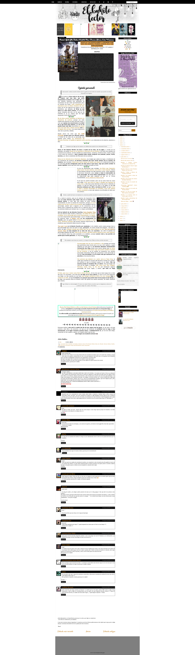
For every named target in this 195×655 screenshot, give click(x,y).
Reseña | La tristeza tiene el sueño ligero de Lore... (129, 195)
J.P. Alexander (66, 448)
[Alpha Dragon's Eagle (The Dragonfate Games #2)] (121, 317)
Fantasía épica (123, 235)
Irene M (64, 487)
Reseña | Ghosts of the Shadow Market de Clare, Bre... (129, 169)
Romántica (68, 345)
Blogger (103, 652)
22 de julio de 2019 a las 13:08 (108, 420)
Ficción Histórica (132, 235)
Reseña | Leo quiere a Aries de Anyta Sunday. (129, 176)
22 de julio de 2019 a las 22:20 (108, 458)
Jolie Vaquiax (66, 458)
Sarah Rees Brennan (78, 345)
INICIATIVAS (84, 2)
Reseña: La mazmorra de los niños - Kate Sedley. (131, 273)
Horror (123, 238)
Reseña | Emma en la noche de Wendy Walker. (129, 189)
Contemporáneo (123, 231)
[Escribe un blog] (68, 342)
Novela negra (132, 244)
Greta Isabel (66, 545)
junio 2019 (124, 203)
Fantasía (80, 343)
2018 (121, 216)
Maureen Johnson (103, 343)
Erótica (123, 233)
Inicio (88, 631)
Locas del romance (68, 406)
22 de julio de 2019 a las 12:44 (108, 405)
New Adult (132, 240)
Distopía (132, 231)
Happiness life (66, 520)
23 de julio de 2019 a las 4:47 (108, 507)
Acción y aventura (123, 227)
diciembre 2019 (125, 146)
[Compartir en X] (69, 342)
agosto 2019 (124, 154)
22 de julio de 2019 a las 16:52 (108, 434)
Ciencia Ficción (123, 229)
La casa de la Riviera (128, 319)
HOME (53, 2)
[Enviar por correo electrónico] (66, 342)
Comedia (132, 229)
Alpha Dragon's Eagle (128, 312)
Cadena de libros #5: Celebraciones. (130, 265)
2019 (121, 145)
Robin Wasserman (62, 345)
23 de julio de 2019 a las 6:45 (108, 520)
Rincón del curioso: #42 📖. (127, 160)
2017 (121, 218)
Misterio (122, 240)
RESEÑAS (67, 2)
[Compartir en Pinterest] (72, 342)
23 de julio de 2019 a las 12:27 (108, 533)
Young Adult (86, 345)
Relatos (109, 343)
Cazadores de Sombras (73, 343)
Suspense (123, 249)
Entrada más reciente (65, 631)
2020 (121, 143)
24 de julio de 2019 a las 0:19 (108, 560)
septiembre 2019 (125, 152)
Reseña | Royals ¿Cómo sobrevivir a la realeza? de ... (129, 163)
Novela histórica (123, 244)
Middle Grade (132, 238)
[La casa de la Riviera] (120, 324)
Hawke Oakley (126, 313)
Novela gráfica (132, 242)
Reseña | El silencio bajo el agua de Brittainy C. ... (129, 166)
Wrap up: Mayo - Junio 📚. (127, 201)
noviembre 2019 (125, 148)
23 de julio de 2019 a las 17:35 (108, 544)
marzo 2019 (124, 209)
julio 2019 (123, 156)
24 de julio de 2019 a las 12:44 (108, 571)
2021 (121, 141)
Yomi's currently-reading (128, 310)
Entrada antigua (109, 631)
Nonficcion (123, 242)
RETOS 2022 (93, 2)
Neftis (64, 434)
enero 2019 (124, 214)
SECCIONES (74, 2)
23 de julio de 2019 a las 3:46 (108, 486)
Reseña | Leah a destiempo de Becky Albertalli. (129, 199)
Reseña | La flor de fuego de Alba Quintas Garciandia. (129, 192)
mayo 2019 (124, 206)
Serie (83, 345)
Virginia (64, 351)
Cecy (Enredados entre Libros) (71, 560)
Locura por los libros (68, 474)
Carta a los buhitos (121, 284)
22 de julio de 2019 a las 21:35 (108, 448)
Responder (63, 363)
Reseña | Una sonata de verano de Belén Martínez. (129, 179)
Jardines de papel (67, 587)
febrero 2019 (124, 212)
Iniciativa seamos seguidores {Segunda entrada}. (131, 258)
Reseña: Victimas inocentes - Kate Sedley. (126, 281)
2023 (121, 137)
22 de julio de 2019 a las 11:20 (108, 391)
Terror (132, 249)
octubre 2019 (124, 150)
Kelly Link (97, 343)
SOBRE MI (60, 2)
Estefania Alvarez (67, 508)
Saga (72, 345)
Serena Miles (66, 420)
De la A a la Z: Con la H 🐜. (127, 158)
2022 (121, 139)
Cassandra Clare (64, 343)
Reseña (112, 343)
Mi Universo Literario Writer (71, 369)
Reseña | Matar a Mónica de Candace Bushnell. (129, 173)
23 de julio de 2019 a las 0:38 (108, 473)
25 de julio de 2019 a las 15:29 (108, 587)
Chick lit (132, 227)
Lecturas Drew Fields (68, 533)
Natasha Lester (127, 320)
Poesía (123, 247)
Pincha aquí (127, 112)
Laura (64, 572)
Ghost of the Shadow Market (88, 343)
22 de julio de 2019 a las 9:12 (108, 369)
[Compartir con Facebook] (70, 342)
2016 (121, 220)
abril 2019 (123, 208)
